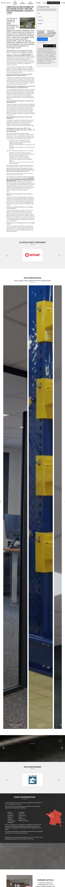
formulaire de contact (10, 838)
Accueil (8, 2)
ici (50, 63)
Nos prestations (22, 2)
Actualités (38, 2)
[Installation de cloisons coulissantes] (27, 23)
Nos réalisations (30, 2)
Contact (45, 2)
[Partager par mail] (62, 3)
